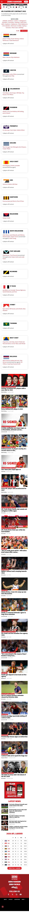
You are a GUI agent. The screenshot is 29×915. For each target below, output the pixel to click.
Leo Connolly (11, 290)
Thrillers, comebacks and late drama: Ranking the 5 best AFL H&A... (18, 827)
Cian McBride (13, 111)
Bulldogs (21, 27)
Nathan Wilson (21, 130)
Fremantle (11, 22)
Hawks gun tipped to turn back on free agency (13, 675)
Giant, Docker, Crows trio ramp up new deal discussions (13, 593)
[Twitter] (12, 894)
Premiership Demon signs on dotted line (14, 737)
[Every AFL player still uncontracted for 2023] (14, 480)
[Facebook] (8, 894)
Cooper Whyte (6, 148)
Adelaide (5, 20)
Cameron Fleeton (7, 184)
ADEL (9, 854)
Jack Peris (14, 292)
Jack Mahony (21, 235)
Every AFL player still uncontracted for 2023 (13, 489)
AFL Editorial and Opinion (7, 773)
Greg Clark (5, 342)
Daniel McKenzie (7, 292)
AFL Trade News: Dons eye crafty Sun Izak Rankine (13, 530)
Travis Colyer (13, 130)
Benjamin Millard (4, 757)
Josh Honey (6, 74)
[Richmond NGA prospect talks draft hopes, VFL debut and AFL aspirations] (4, 811)
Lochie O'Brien (13, 74)
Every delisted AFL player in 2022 (12, 409)
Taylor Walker (5, 569)
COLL (9, 862)
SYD (9, 843)
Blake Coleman (7, 57)
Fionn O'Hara (20, 201)
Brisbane (10, 20)
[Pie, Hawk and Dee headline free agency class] (14, 625)
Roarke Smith (16, 364)
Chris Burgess (6, 165)
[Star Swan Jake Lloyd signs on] (14, 461)
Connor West (14, 343)
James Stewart (6, 113)
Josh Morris (13, 201)
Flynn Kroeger (6, 147)
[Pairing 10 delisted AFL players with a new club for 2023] (14, 380)
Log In (26, 1)
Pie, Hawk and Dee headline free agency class (14, 634)
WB (8, 859)
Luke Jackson (5, 714)
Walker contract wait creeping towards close (14, 572)
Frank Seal (3, 471)
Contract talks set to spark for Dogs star (14, 756)
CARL (9, 864)
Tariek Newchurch (14, 40)
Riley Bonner (6, 255)
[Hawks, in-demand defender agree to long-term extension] (14, 604)
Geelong (17, 22)
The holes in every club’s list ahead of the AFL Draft (13, 775)
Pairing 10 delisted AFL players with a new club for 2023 (13, 389)
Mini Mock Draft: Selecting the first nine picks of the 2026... (17, 822)
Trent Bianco (6, 93)
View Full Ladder (14, 868)
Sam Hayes (12, 257)
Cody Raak (10, 364)
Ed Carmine (3, 512)
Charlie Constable (15, 165)
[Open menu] (1, 1)
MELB (9, 856)
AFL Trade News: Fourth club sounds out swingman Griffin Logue (14, 510)
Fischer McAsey (15, 38)
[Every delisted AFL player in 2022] (14, 401)
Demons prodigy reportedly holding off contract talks (14, 717)
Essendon (4, 22)
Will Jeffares (3, 678)
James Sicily (4, 611)
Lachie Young (12, 238)
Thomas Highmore (20, 290)
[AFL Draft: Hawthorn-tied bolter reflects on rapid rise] (4, 817)
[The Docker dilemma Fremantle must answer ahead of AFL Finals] (4, 806)
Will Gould (12, 309)
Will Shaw (14, 184)
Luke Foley (11, 342)
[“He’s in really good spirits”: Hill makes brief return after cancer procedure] (14, 542)
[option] (9, 6)
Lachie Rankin (19, 309)
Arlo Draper (13, 93)
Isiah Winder (22, 343)
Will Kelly (19, 93)
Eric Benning (6, 130)
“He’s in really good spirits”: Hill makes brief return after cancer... (14, 551)
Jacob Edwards (13, 235)
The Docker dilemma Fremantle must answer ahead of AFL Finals (18, 805)
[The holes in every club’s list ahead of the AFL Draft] (14, 766)
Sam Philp (11, 76)
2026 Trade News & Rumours (8, 693)
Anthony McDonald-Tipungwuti (8, 652)
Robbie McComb (15, 360)
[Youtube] (20, 894)
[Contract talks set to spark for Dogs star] (14, 747)
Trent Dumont (13, 255)
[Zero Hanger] (14, 1)
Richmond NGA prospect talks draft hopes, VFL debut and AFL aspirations (18, 811)
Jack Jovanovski (4, 431)
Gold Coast (23, 22)
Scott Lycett (18, 257)
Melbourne (14, 24)
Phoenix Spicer (6, 236)
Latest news (4, 590)
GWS (2, 24)
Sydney (24, 26)
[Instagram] (16, 894)
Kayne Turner (14, 236)
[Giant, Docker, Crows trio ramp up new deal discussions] (14, 584)
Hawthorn (7, 24)
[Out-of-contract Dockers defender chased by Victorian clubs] (14, 687)
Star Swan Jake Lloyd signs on (11, 469)
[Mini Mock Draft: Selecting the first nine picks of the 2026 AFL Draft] (4, 823)
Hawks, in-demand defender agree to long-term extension (13, 613)
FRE (8, 840)
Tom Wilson (10, 94)
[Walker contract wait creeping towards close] (14, 563)
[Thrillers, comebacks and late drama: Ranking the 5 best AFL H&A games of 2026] (4, 828)
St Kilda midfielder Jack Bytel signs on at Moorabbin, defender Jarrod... (13, 429)
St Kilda (19, 26)
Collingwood (22, 20)
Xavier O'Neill (18, 342)
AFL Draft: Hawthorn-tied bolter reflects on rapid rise (17, 816)
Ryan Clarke (6, 309)
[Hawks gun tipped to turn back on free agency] (14, 666)
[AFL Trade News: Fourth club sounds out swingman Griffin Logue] (14, 501)
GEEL (9, 851)
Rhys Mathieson (15, 57)
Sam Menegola (14, 147)
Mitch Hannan (6, 360)
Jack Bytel (5, 290)
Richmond (13, 26)
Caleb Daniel (4, 754)
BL (8, 846)
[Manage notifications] (3, 907)
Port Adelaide (6, 26)
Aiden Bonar (6, 235)
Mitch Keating (3, 392)
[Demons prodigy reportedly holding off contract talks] (14, 708)
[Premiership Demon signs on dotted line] (14, 728)
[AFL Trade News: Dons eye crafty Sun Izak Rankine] (14, 521)
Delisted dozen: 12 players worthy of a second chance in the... (13, 449)
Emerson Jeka (6, 201)
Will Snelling (20, 111)
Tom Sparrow (5, 735)
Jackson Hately (6, 38)
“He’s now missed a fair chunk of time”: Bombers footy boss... (14, 655)
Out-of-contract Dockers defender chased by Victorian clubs (12, 696)
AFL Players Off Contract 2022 (8, 386)
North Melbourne (23, 24)
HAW (9, 848)
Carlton (16, 20)
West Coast (15, 27)
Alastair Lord (6, 111)
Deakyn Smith (6, 218)
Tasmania (8, 27)
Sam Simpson (22, 147)
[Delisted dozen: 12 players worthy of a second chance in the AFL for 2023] (14, 440)
